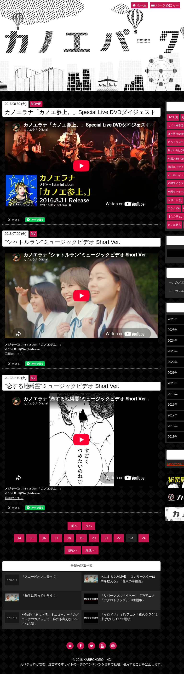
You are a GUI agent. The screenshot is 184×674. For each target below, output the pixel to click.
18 (69, 538)
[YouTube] (102, 645)
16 (44, 538)
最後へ (90, 550)
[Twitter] (91, 645)
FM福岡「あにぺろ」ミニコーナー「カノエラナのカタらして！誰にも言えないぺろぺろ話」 (50, 619)
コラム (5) (174, 208)
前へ (74, 526)
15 (31, 538)
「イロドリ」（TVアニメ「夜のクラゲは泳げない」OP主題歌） (129, 617)
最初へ (72, 550)
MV (33, 234)
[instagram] (113, 645)
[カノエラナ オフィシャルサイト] (70, 645)
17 (56, 538)
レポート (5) (175, 200)
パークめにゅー (167, 5)
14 (19, 538)
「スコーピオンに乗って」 (40, 576)
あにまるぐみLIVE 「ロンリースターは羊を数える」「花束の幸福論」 (128, 579)
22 (119, 538)
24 (143, 538)
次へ (89, 526)
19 (81, 538)
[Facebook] (80, 645)
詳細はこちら (14, 354)
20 (94, 538)
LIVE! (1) (173, 117)
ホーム (141, 5)
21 (106, 538)
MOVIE (36, 104)
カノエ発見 (174, 224)
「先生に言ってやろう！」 (40, 595)
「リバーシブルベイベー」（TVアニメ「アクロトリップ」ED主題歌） (128, 598)
